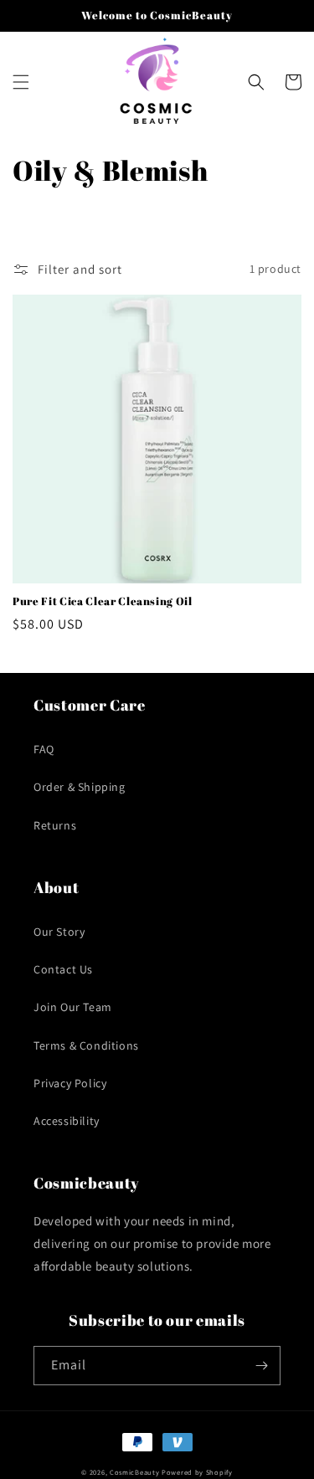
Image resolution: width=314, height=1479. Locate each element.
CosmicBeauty (134, 1471)
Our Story (59, 931)
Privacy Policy (69, 1083)
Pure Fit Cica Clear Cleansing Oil (103, 601)
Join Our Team (72, 1006)
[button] (21, 82)
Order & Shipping (79, 786)
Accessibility (66, 1120)
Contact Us (63, 969)
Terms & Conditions (86, 1045)
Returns (54, 825)
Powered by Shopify (197, 1471)
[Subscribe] (261, 1365)
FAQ (43, 749)
